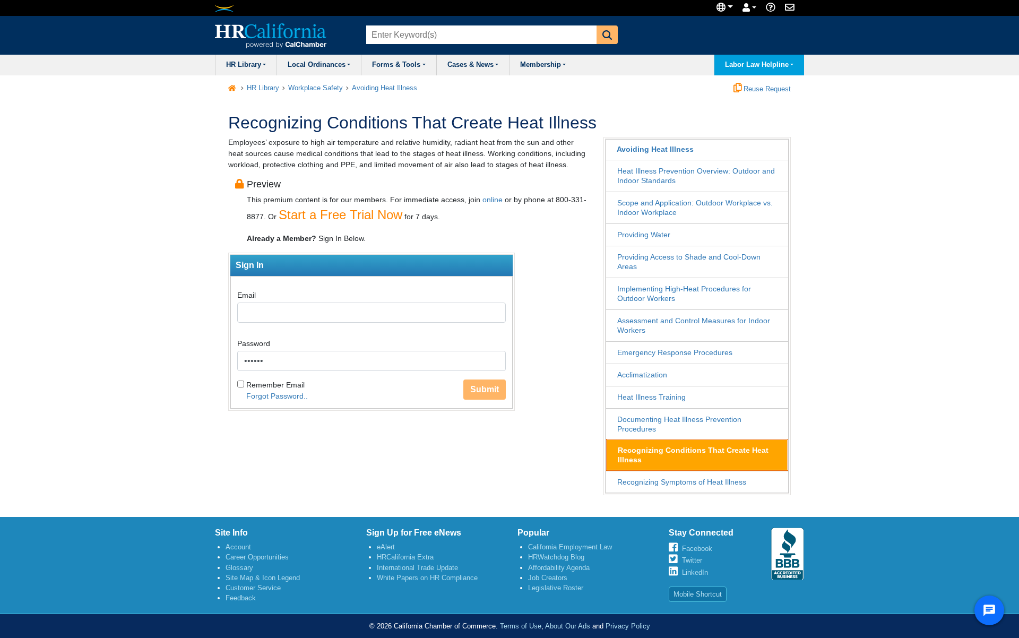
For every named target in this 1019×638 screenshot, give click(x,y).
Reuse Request (766, 89)
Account (238, 547)
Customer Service (253, 588)
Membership (540, 64)
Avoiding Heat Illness (384, 88)
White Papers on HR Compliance (427, 578)
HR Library (243, 64)
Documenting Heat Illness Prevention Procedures (679, 424)
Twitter (692, 560)
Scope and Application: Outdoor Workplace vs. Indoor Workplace (695, 208)
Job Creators (547, 578)
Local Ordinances (317, 64)
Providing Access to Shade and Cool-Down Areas (689, 262)
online (492, 199)
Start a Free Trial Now (340, 215)
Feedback (241, 598)
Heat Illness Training (651, 397)
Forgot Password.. (277, 396)
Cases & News (470, 64)
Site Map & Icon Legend (263, 578)
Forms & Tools (396, 64)
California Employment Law (570, 547)
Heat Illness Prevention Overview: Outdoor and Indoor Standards (696, 176)
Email (246, 295)
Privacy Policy (628, 626)
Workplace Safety (315, 88)
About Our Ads (567, 626)
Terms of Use (520, 626)
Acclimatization (642, 374)
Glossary (239, 568)
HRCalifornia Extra (405, 557)
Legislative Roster (555, 588)
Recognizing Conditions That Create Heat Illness (693, 455)
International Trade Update (417, 568)
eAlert (386, 547)
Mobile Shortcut (697, 594)
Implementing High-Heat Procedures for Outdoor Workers (684, 293)
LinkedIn (695, 572)
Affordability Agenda (559, 568)
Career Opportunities (257, 557)
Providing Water (643, 234)
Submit (484, 389)
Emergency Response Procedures (674, 352)
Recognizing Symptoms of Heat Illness (681, 482)
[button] (607, 34)
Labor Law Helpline (757, 64)
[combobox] (480, 34)
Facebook (697, 549)
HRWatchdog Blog (556, 557)
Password (253, 343)
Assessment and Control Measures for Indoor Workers (693, 325)
